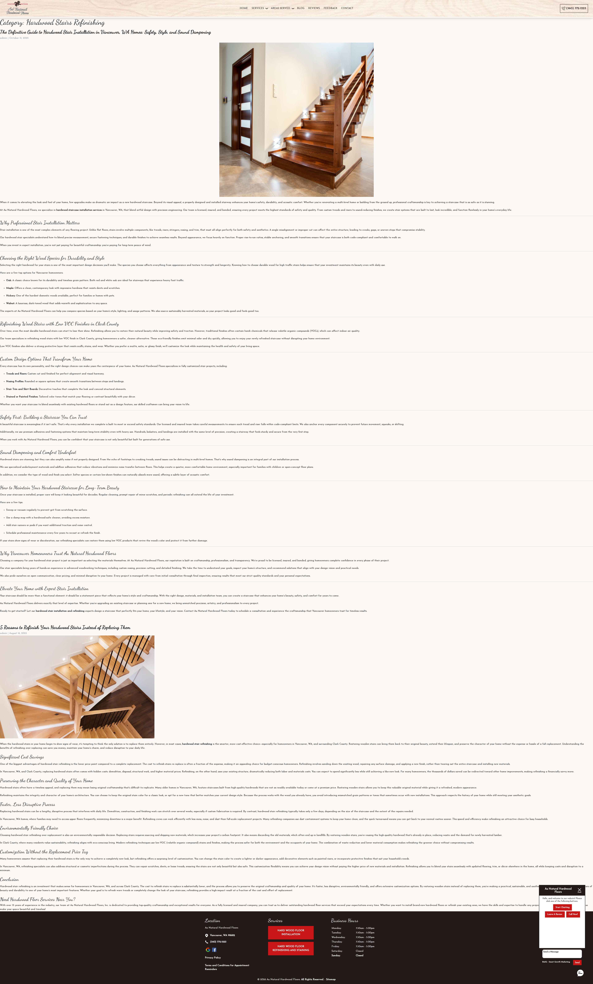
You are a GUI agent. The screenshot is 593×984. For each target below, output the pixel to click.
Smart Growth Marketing (559, 962)
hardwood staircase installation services (79, 210)
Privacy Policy (213, 958)
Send (577, 963)
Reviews (314, 8)
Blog (300, 8)
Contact (347, 8)
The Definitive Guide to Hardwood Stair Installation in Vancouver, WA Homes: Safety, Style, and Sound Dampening (105, 32)
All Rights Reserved (312, 979)
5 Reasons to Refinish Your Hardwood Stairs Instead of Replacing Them (65, 627)
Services (258, 8)
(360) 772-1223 (217, 942)
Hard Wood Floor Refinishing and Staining (291, 948)
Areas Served (280, 8)
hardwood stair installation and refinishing (60, 611)
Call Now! (573, 914)
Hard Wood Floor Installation (291, 932)
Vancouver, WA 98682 (222, 935)
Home (244, 8)
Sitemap (331, 979)
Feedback (330, 8)
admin (3, 38)
